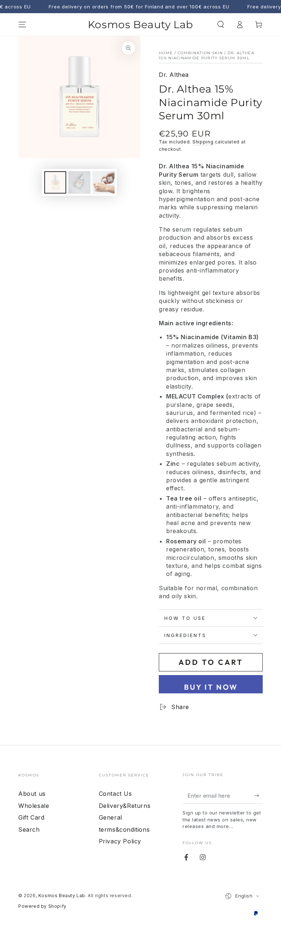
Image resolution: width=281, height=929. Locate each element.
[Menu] (22, 24)
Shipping (203, 142)
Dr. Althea (174, 74)
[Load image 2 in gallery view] (79, 182)
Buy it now (211, 687)
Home (166, 52)
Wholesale (33, 805)
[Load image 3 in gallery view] (104, 182)
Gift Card (31, 817)
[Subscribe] (258, 795)
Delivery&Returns (125, 805)
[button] (220, 24)
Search (29, 829)
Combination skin (200, 52)
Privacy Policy (120, 841)
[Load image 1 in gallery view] (55, 182)
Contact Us (115, 793)
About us (32, 793)
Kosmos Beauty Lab (61, 895)
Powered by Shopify (42, 906)
